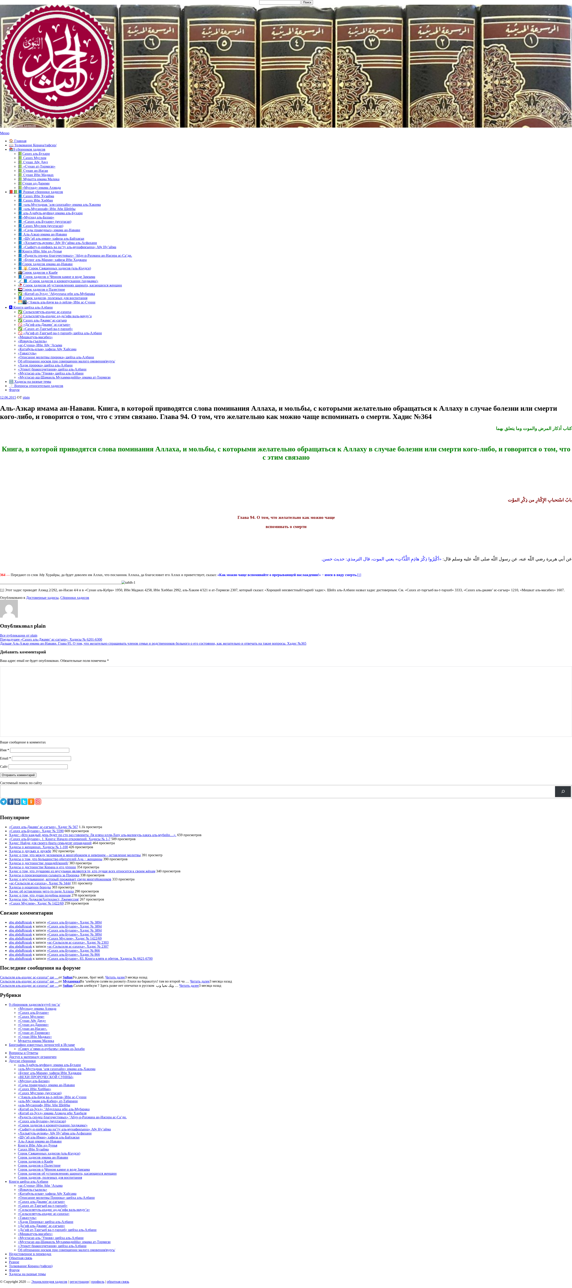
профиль (97, 1282)
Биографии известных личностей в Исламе (42, 1045)
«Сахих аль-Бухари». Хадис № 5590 (36, 831)
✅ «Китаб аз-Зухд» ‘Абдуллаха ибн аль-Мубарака (56, 294)
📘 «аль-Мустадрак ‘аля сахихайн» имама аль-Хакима (59, 204)
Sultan (68, 977)
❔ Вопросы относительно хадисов (36, 386)
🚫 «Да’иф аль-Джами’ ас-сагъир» (44, 324)
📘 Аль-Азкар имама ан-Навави (42, 234)
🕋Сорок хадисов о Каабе (38, 272)
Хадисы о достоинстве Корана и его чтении (42, 867)
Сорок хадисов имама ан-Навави (43, 1157)
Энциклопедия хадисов (18, 125)
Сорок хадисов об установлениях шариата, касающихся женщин (67, 1173)
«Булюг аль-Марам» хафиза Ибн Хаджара (49, 1073)
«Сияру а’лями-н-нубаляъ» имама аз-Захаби (51, 1049)
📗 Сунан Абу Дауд (33, 162)
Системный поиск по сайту (21, 783)
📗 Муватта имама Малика (38, 179)
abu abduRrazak (20, 922)
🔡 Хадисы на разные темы (30, 381)
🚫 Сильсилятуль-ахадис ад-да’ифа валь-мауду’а (55, 316)
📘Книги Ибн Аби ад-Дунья (40, 251)
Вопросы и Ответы (23, 1053)
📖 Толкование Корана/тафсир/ (33, 145)
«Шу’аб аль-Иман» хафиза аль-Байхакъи (49, 1137)
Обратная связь (20, 1258)
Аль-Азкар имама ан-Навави (40, 1141)
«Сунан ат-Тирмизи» (34, 1033)
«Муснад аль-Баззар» (34, 1081)
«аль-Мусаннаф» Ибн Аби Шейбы (44, 1105)
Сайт (4, 766)
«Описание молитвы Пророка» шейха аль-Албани (56, 1198)
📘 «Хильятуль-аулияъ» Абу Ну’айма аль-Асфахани (57, 243)
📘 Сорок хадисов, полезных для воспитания (52, 298)
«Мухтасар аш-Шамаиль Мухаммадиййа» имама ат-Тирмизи (64, 377)
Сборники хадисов (74, 598)
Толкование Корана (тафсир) (31, 1266)
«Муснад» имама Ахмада (37, 1008)
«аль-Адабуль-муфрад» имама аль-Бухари (49, 1065)
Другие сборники (22, 1061)
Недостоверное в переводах (30, 1254)
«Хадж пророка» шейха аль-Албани (45, 365)
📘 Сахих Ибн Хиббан (35, 200)
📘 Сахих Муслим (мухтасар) (40, 226)
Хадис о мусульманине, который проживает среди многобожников (60, 879)
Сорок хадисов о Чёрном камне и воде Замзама (54, 1169)
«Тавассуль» (27, 353)
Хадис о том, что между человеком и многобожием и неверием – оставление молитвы (75, 855)
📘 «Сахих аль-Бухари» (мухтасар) (44, 221)
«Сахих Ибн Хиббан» (34, 1089)
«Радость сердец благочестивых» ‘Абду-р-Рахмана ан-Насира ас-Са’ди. (72, 1117)
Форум (14, 390)
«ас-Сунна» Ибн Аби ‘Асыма (40, 1185)
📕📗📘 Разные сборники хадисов (36, 192)
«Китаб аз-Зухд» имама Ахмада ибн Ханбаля (52, 1113)
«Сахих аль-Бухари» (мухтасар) (42, 1121)
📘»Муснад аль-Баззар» (36, 217)
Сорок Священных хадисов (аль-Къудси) (49, 1153)
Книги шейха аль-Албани (28, 1181)
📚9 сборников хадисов (27, 149)
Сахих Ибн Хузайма (33, 1149)
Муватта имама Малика (36, 1041)
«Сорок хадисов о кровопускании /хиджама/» (53, 1125)
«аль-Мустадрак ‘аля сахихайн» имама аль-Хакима (56, 1069)
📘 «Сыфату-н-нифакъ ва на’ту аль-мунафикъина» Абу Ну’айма (67, 247)
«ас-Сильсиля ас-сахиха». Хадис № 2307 (78, 946)
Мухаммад (71, 981)
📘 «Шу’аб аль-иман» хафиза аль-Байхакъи (51, 238)
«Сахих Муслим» (31, 1017)
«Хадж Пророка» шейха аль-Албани (45, 1222)
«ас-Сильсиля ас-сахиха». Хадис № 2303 (78, 942)
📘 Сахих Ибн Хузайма (36, 196)
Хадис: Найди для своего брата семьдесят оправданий (50, 843)
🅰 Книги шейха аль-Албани (31, 307)
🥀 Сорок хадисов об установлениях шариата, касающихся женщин (70, 285)
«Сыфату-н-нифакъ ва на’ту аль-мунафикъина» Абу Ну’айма (64, 1129)
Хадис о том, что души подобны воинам (40, 895)
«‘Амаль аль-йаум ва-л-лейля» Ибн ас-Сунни (52, 1097)
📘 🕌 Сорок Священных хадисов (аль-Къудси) (54, 268)
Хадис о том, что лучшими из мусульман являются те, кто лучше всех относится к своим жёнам (82, 871)
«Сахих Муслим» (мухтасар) (39, 1093)
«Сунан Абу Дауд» (32, 1021)
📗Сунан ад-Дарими (34, 183)
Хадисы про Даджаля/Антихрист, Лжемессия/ (44, 899)
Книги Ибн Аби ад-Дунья (37, 1145)
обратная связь (118, 1282)
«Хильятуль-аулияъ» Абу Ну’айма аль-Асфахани (55, 1133)
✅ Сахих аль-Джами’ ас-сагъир (42, 320)
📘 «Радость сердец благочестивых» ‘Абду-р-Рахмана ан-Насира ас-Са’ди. (75, 255)
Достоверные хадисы (42, 598)
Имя (4, 750)
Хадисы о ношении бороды (30, 887)
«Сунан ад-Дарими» (33, 1025)
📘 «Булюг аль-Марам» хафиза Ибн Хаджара (52, 260)
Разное (14, 1262)
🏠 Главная (17, 141)
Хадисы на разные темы (27, 1274)
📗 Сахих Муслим (32, 158)
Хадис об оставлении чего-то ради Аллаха (41, 891)
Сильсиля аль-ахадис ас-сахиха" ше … (29, 977)
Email (5, 758)
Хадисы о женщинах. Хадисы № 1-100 (38, 847)
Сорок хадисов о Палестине (39, 1165)
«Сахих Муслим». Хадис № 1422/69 (36, 903)
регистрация (79, 1282)
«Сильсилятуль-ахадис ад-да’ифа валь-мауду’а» (54, 1210)
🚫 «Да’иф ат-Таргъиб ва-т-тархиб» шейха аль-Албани (60, 333)
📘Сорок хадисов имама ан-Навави (45, 264)
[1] (359, 575)
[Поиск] (563, 791)
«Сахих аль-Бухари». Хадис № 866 (73, 950)
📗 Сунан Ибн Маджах (36, 175)
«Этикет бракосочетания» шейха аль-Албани (52, 369)
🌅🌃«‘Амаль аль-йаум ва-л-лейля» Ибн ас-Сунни (56, 302)
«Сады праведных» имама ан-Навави (46, 1085)
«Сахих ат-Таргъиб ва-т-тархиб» (42, 1206)
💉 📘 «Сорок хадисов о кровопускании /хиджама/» (58, 281)
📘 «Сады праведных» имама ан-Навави (49, 230)
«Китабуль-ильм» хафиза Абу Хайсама (47, 349)
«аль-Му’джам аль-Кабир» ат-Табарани (48, 1101)
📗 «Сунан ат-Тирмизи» (36, 166)
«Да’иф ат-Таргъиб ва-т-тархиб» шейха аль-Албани (57, 1230)
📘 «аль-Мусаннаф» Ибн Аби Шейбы (47, 209)
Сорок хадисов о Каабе (35, 1161)
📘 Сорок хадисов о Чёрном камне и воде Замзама (56, 277)
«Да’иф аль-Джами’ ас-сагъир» (41, 1226)
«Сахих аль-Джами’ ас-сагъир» (41, 1202)
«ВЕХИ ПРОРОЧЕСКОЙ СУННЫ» (46, 1077)
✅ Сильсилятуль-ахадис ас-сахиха (44, 312)
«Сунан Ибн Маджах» (35, 1037)
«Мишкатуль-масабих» (35, 337)
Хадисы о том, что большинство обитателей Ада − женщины (55, 859)
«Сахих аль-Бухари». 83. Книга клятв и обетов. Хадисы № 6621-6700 (100, 958)
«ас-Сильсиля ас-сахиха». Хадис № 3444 (40, 883)
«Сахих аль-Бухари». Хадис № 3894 (74, 922)
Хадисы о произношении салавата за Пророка (44, 875)
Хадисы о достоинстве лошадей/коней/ (38, 863)
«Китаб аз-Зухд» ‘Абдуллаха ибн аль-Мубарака (54, 1109)
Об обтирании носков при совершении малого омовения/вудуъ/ (66, 361)
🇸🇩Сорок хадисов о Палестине (41, 289)
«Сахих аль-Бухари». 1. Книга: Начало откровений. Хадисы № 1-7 (59, 839)
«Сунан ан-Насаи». (32, 1029)
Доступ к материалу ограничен (33, 1057)
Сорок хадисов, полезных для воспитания (50, 1177)
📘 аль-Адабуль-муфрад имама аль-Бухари (50, 213)
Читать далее (115, 977)
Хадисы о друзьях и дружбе (30, 851)
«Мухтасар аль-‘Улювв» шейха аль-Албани (51, 373)
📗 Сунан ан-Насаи (33, 171)
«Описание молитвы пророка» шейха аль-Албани (56, 357)
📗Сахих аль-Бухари (34, 154)
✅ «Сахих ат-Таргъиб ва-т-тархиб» (45, 329)
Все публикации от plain (18, 635)
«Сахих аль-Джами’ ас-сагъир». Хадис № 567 (43, 827)
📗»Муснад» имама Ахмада (39, 187)
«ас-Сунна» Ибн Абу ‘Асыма (40, 345)
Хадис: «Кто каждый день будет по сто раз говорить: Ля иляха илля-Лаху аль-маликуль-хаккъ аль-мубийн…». (92, 835)
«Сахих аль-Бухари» (33, 1012)
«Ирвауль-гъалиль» (32, 341)
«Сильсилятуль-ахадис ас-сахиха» (43, 1214)
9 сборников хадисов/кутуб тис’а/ (34, 1004)
